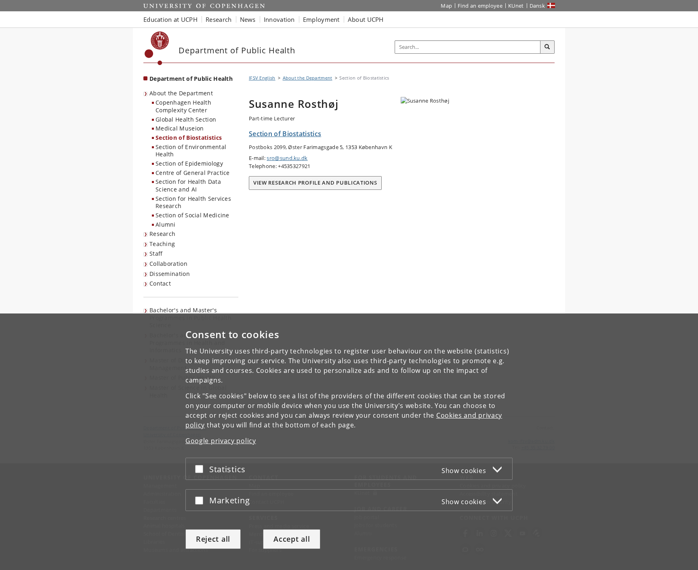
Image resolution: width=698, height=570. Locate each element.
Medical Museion (180, 128)
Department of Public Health (191, 78)
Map (446, 5)
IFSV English (262, 78)
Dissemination (169, 274)
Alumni (166, 224)
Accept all (291, 539)
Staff (156, 253)
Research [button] (218, 19)
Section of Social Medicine (192, 215)
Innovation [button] (279, 19)
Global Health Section (186, 119)
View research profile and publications (315, 182)
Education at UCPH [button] (170, 19)
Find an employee (480, 5)
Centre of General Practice (193, 173)
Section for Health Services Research (193, 202)
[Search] (547, 47)
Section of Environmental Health (191, 150)
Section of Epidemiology (189, 163)
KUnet (516, 5)
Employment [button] (321, 19)
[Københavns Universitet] (157, 48)
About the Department (181, 93)
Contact (160, 283)
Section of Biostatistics (189, 137)
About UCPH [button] (366, 19)
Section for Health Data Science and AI (188, 185)
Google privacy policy (220, 440)
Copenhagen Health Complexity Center (183, 106)
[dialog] (349, 441)
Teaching (162, 244)
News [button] (248, 19)
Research (162, 234)
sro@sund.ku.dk (287, 158)
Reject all (213, 539)
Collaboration (168, 263)
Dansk (537, 5)
